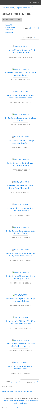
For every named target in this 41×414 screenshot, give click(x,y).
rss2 (31, 391)
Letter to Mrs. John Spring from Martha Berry (20, 232)
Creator (35, 28)
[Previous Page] (35, 37)
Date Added (38, 28)
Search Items (9, 30)
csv (8, 391)
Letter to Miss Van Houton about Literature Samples (20, 73)
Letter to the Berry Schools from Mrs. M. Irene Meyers (20, 344)
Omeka (19, 408)
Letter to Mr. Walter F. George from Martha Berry (20, 141)
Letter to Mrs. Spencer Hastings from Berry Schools (20, 299)
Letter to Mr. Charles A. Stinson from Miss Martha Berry (20, 96)
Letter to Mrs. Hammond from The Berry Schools (20, 209)
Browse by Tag (10, 27)
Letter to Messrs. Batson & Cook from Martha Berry (20, 51)
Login (28, 2)
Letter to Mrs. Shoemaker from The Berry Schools (20, 277)
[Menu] (37, 8)
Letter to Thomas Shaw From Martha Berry (20, 367)
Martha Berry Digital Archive (16, 7)
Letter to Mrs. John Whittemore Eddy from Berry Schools (20, 254)
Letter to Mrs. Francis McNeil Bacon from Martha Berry (20, 186)
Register (36, 2)
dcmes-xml (13, 391)
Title (31, 28)
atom (4, 391)
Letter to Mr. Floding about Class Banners (20, 119)
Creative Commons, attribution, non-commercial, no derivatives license (20, 402)
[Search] (33, 8)
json (19, 391)
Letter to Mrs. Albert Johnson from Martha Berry (20, 164)
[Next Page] (38, 37)
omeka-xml (25, 391)
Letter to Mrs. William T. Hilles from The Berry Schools (20, 322)
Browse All (8, 25)
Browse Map (9, 32)
